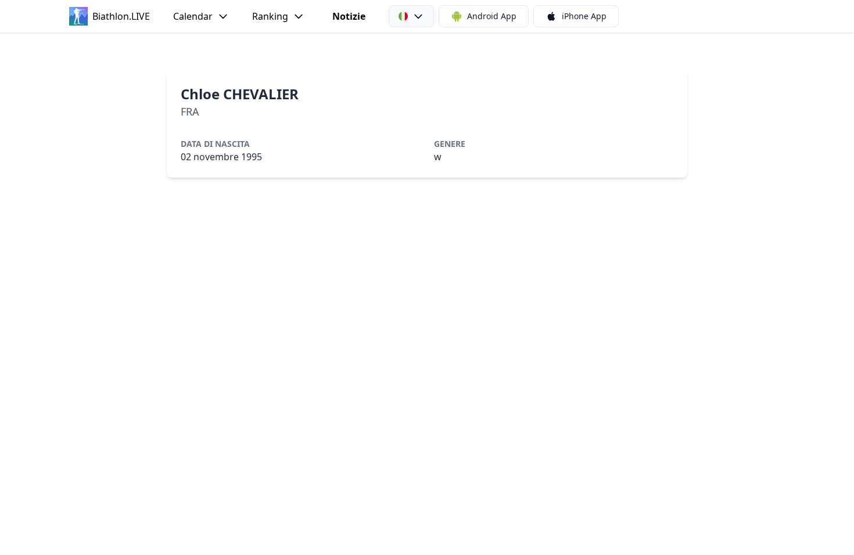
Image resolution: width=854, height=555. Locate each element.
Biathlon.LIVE (121, 16)
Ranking (270, 16)
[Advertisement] (427, 51)
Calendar (193, 16)
